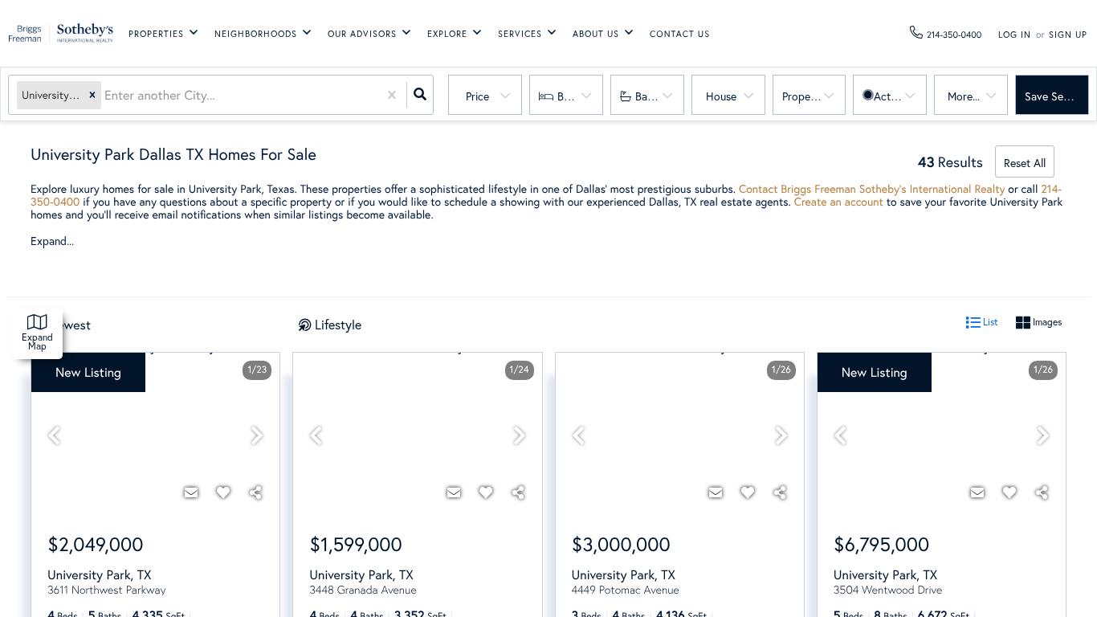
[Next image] (256, 436)
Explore (447, 33)
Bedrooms (580, 96)
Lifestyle (338, 324)
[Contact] (191, 492)
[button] (92, 95)
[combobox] (106, 95)
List (989, 322)
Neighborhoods (255, 33)
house (721, 96)
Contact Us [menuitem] (680, 34)
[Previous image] (53, 436)
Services (520, 33)
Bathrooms (659, 96)
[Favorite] (223, 492)
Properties (156, 33)
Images (1046, 322)
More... (964, 96)
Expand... (52, 241)
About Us (596, 33)
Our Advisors (362, 33)
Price (477, 96)
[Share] (255, 492)
